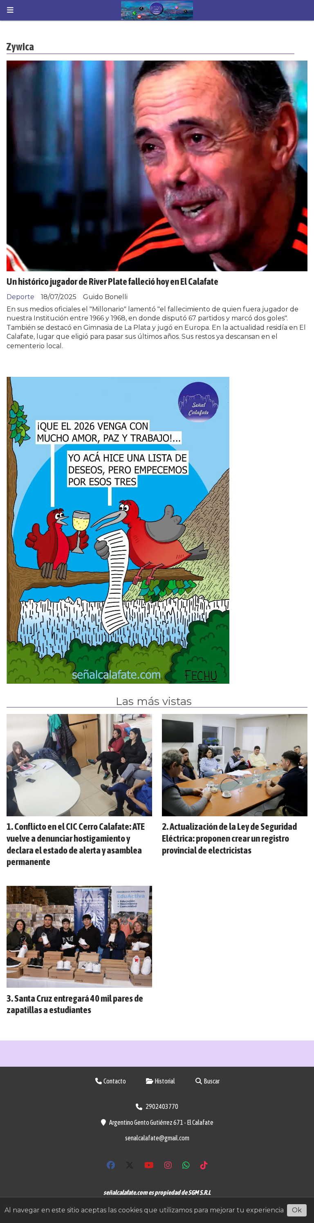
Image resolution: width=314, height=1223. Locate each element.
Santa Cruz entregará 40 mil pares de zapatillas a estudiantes (75, 1004)
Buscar (211, 1081)
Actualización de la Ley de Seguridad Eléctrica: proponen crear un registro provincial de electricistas (229, 838)
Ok (297, 1210)
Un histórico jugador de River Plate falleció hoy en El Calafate (112, 281)
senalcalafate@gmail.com (157, 1138)
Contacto (114, 1081)
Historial (164, 1081)
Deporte (20, 297)
